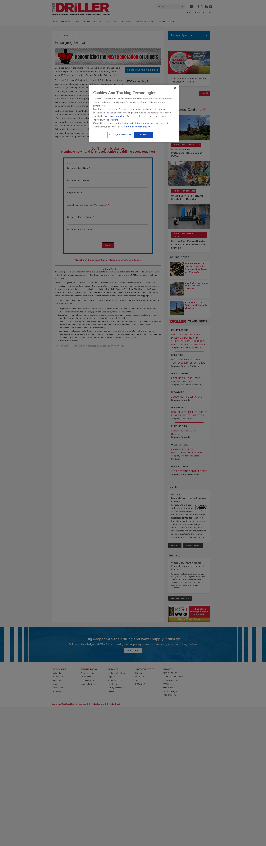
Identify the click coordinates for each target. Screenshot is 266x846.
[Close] (175, 88)
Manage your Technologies (120, 135)
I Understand (143, 135)
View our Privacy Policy (137, 126)
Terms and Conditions (114, 116)
